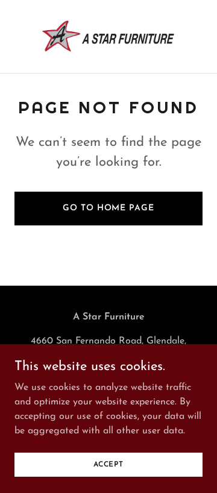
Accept (108, 464)
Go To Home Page (108, 208)
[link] (108, 36)
